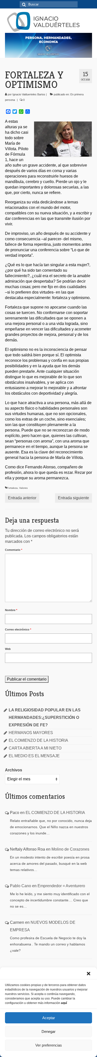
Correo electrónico (18, 629)
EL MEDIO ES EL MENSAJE (34, 756)
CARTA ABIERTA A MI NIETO (35, 748)
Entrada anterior (22, 498)
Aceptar (48, 1018)
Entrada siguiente (73, 498)
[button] (89, 974)
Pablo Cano (20, 886)
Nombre (11, 610)
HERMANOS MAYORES (31, 733)
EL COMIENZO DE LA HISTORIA (38, 740)
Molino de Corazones (70, 849)
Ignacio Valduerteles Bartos (28, 94)
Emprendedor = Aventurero (61, 886)
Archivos (13, 770)
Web (8, 648)
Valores (23, 488)
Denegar (48, 1031)
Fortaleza (12, 488)
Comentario (13, 549)
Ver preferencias (48, 1045)
